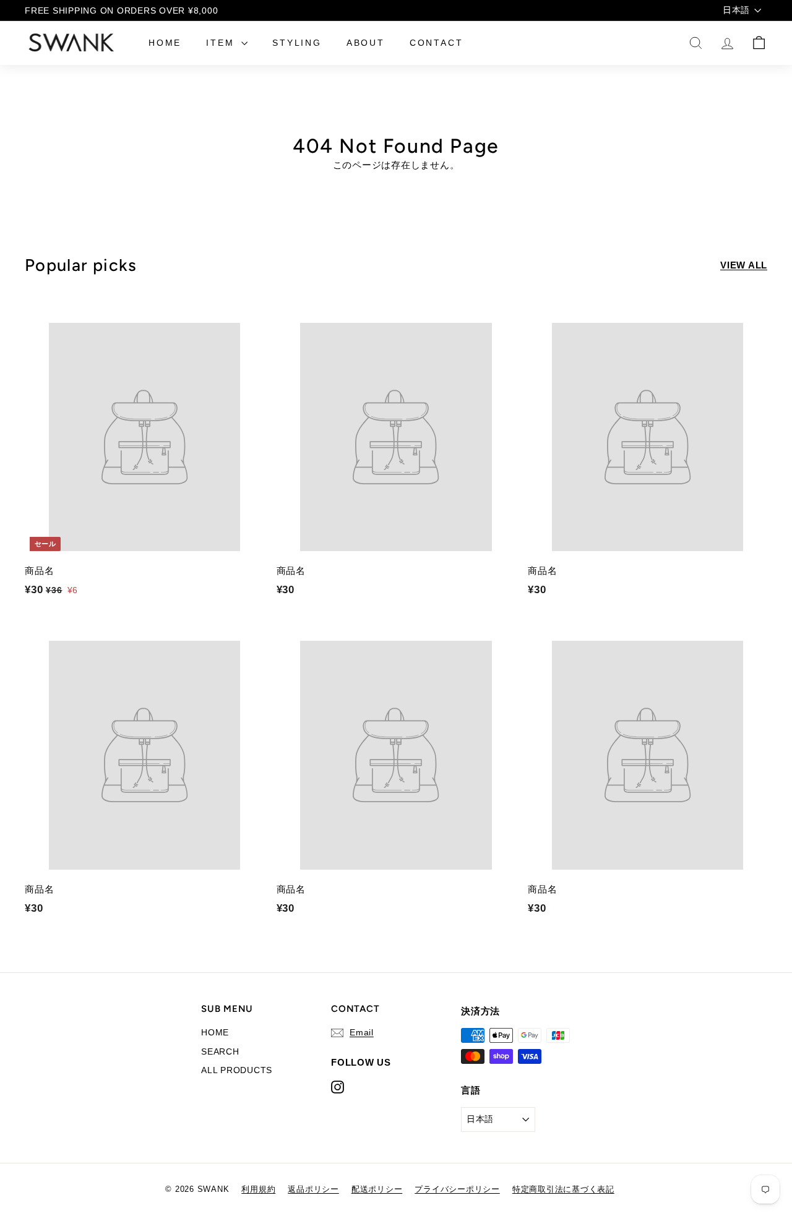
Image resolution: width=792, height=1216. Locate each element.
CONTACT (436, 43)
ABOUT (365, 43)
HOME (164, 43)
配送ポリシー (377, 1189)
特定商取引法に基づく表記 (563, 1189)
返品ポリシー (313, 1189)
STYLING (297, 43)
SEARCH (220, 1051)
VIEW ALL (743, 265)
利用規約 (258, 1189)
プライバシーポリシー (457, 1189)
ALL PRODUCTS (236, 1070)
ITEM (222, 43)
